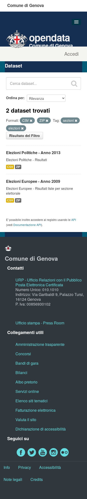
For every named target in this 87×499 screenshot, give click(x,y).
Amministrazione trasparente (40, 344)
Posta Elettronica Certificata (39, 284)
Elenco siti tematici (31, 400)
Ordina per (14, 97)
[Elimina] (31, 121)
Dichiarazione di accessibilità (40, 429)
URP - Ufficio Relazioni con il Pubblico (48, 280)
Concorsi (23, 353)
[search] (74, 83)
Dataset (13, 65)
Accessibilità (50, 467)
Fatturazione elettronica (35, 410)
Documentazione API (27, 225)
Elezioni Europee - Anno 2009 (33, 181)
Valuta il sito (25, 419)
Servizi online (27, 391)
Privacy (24, 467)
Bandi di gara (26, 363)
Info (7, 467)
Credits (36, 479)
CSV (10, 167)
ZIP (18, 167)
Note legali (13, 479)
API (73, 220)
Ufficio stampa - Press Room (39, 323)
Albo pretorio (26, 382)
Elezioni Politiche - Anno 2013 (33, 152)
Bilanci (21, 372)
